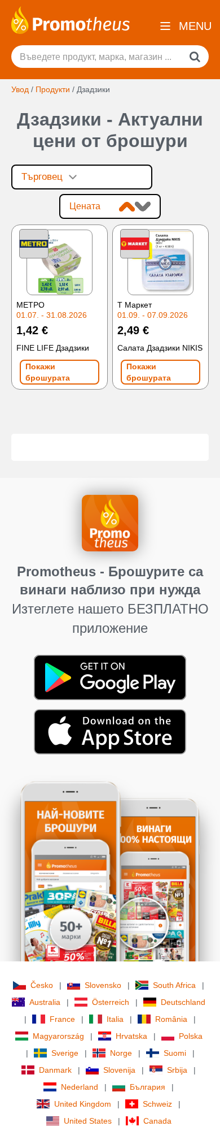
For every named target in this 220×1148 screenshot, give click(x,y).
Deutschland (183, 1002)
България (147, 1086)
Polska (191, 1036)
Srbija (177, 1069)
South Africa (174, 985)
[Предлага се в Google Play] (110, 676)
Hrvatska (131, 1036)
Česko (41, 985)
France (62, 1019)
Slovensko (103, 985)
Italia (115, 1019)
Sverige (64, 1053)
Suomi (175, 1053)
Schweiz (157, 1103)
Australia (44, 1002)
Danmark (55, 1069)
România (171, 1019)
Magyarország (58, 1036)
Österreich (110, 1002)
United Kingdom (82, 1103)
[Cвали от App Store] (110, 731)
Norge (121, 1053)
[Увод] (70, 19)
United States (88, 1120)
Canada (157, 1120)
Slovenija (119, 1069)
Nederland (79, 1086)
